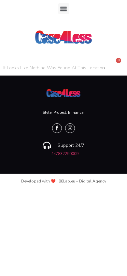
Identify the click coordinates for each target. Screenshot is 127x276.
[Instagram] (70, 128)
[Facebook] (57, 128)
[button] (63, 8)
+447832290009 (63, 153)
